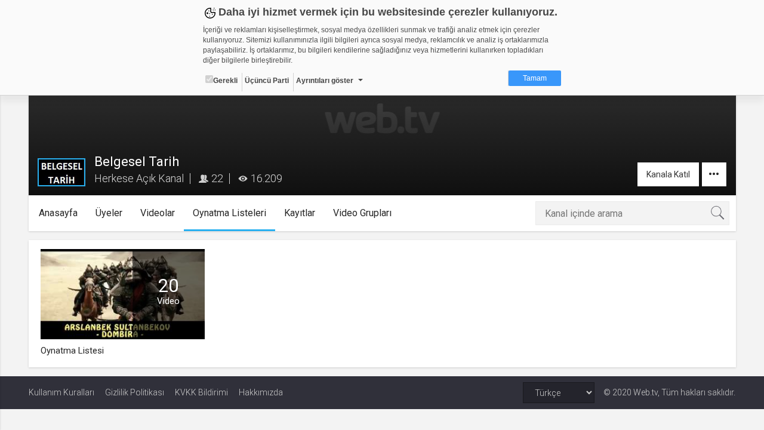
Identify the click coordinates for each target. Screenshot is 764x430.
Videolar (157, 213)
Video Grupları (362, 213)
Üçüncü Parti (267, 80)
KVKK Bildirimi (201, 392)
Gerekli (225, 80)
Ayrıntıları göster (324, 80)
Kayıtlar (299, 213)
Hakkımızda (261, 392)
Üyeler (109, 213)
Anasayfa (58, 213)
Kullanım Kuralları (61, 392)
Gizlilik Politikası (134, 392)
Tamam (535, 78)
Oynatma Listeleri (229, 213)
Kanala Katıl (668, 174)
